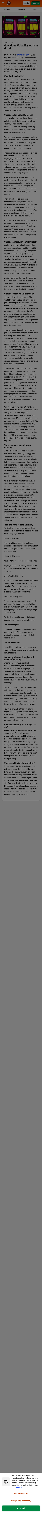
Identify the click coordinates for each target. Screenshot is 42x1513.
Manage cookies (21, 1493)
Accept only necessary (21, 1501)
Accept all (21, 1508)
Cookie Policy (17, 1487)
